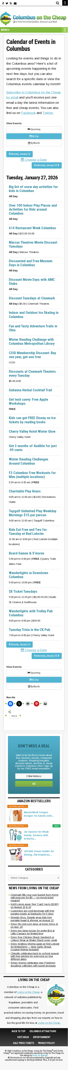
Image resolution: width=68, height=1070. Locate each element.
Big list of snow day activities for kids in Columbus (33, 189)
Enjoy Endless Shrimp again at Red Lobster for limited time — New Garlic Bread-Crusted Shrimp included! (35, 946)
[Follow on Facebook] (3, 3)
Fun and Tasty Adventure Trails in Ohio (33, 328)
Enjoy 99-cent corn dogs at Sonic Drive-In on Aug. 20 (34, 925)
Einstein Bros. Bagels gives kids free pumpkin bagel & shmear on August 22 (32, 919)
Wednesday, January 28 (46, 165)
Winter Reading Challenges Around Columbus (28, 461)
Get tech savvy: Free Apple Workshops (28, 401)
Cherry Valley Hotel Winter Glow (32, 431)
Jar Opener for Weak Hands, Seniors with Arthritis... (36, 835)
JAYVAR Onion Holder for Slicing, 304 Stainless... (39, 853)
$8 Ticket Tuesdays (23, 591)
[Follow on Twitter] (7, 3)
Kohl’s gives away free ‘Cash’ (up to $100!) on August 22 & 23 (35, 906)
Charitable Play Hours (25, 491)
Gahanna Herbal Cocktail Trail (30, 390)
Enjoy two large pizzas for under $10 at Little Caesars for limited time (33, 932)
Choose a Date (35, 160)
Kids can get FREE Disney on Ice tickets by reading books (32, 420)
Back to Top (18, 1031)
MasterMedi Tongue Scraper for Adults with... (39, 814)
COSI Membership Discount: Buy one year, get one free (32, 355)
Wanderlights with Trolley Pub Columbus (31, 613)
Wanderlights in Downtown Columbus (28, 575)
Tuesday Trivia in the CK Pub (29, 630)
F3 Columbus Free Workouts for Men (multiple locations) (32, 475)
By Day (35, 136)
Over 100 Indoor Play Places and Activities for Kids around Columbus (33, 209)
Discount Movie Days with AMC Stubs (32, 281)
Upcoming (35, 129)
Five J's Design (40, 1055)
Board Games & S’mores (26, 553)
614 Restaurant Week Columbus (32, 228)
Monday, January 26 (20, 154)
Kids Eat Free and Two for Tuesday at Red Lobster (28, 532)
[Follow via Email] (15, 3)
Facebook (28, 113)
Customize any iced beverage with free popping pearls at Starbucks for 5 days (32, 912)
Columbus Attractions (42, 1031)
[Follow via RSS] (11, 3)
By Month (35, 143)
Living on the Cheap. (49, 1022)
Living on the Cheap (28, 992)
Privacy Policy (46, 1043)
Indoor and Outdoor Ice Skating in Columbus (33, 315)
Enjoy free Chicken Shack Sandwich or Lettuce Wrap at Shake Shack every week (34, 939)
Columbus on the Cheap (34, 18)
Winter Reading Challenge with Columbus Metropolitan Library (32, 341)
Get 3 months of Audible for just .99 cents (33, 448)
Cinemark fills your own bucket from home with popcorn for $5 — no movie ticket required (34, 897)
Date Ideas (23, 1037)
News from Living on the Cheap (34, 888)
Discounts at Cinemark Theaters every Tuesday (32, 373)
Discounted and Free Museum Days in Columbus (30, 263)
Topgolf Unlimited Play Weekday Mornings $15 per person (32, 513)
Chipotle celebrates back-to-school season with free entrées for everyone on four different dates (35, 956)
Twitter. (48, 113)
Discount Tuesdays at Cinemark (32, 298)
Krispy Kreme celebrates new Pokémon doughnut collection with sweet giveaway (33, 964)
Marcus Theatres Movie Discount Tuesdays (33, 244)
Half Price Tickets (23, 1043)
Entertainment (41, 1037)
